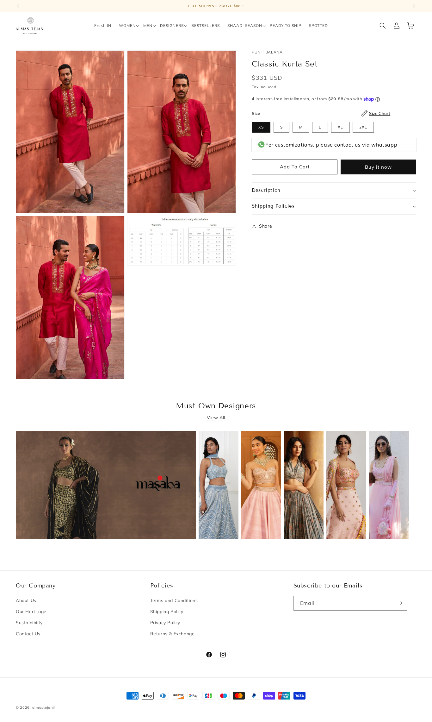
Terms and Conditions (174, 600)
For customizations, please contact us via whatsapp (331, 144)
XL (340, 127)
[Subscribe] (400, 603)
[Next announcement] (414, 6)
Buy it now (378, 167)
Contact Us (28, 634)
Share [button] (265, 226)
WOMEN (127, 25)
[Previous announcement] (18, 6)
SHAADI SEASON (244, 25)
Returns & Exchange (172, 634)
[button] (127, 26)
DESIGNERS (172, 25)
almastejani (43, 707)
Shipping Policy (166, 611)
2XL (363, 127)
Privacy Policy (165, 622)
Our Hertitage (31, 611)
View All (216, 417)
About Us (26, 600)
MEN (147, 25)
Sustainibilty (29, 622)
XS (261, 127)
